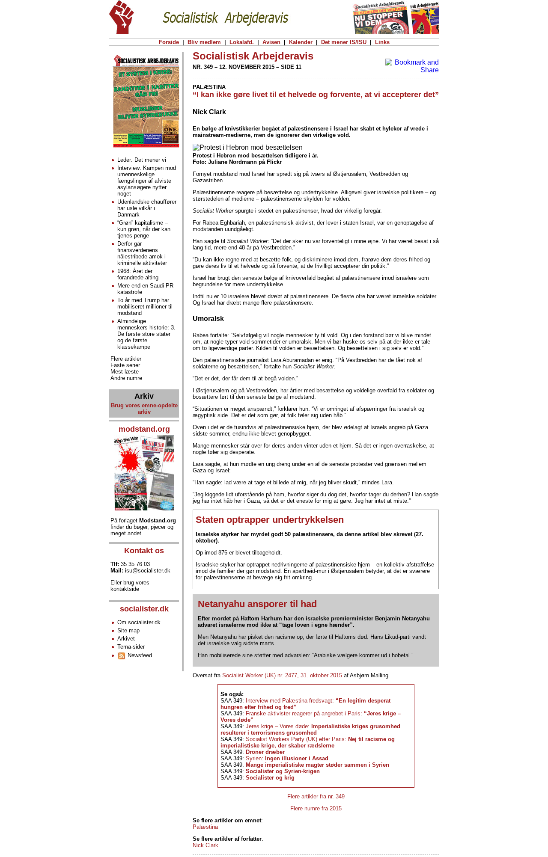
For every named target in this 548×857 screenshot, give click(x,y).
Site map (128, 630)
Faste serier (125, 365)
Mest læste (124, 371)
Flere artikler (125, 359)
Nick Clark (205, 845)
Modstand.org (157, 520)
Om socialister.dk (139, 622)
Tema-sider (131, 646)
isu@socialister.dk (147, 570)
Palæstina (205, 827)
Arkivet (126, 638)
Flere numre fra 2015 (316, 808)
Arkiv (144, 396)
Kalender (300, 42)
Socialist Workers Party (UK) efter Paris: (307, 742)
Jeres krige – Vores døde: (310, 729)
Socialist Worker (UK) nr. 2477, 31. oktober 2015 (282, 675)
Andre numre (126, 378)
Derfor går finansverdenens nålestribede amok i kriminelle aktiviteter (142, 253)
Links (382, 42)
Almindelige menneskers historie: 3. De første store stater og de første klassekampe (146, 334)
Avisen (271, 42)
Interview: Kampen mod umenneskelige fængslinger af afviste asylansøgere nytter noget (146, 181)
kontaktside (124, 589)
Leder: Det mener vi (141, 160)
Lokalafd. (242, 42)
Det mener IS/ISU (343, 42)
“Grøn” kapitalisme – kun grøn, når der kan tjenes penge (143, 229)
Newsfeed (139, 655)
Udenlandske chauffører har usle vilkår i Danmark (146, 208)
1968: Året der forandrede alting (137, 274)
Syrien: (287, 758)
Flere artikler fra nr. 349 (316, 796)
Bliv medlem (204, 42)
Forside (169, 42)
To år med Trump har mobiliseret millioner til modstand (145, 306)
